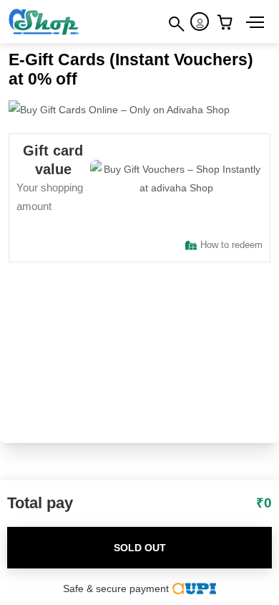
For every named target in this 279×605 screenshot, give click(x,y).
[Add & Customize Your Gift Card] (228, 21)
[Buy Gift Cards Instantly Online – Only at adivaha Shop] (44, 21)
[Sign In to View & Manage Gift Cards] (199, 21)
